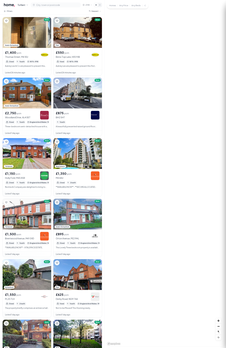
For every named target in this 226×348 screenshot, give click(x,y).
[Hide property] (12, 20)
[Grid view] (96, 5)
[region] (165, 174)
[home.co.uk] (9, 5)
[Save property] (6, 20)
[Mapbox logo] (114, 344)
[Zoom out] (218, 326)
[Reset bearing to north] (218, 332)
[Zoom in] (218, 321)
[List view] (100, 5)
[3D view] (218, 337)
